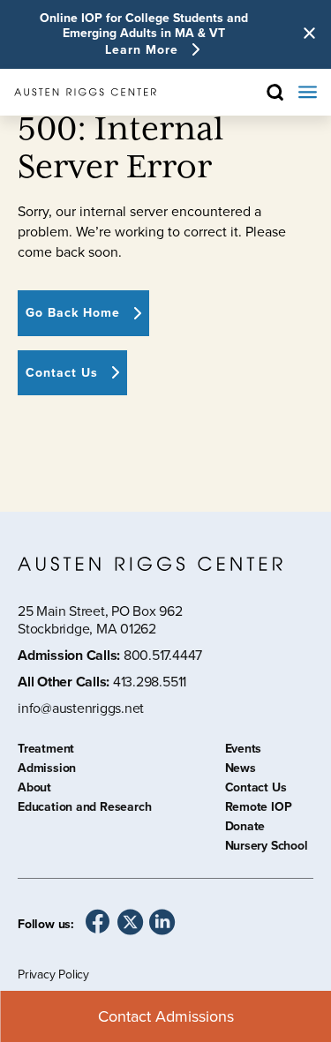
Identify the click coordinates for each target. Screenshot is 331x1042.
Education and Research (84, 809)
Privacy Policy (53, 974)
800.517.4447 (163, 655)
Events (243, 751)
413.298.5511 (149, 681)
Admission (47, 770)
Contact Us (256, 790)
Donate (245, 828)
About (34, 790)
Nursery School (266, 848)
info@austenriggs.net (81, 709)
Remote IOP (258, 809)
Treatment (46, 751)
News (240, 770)
